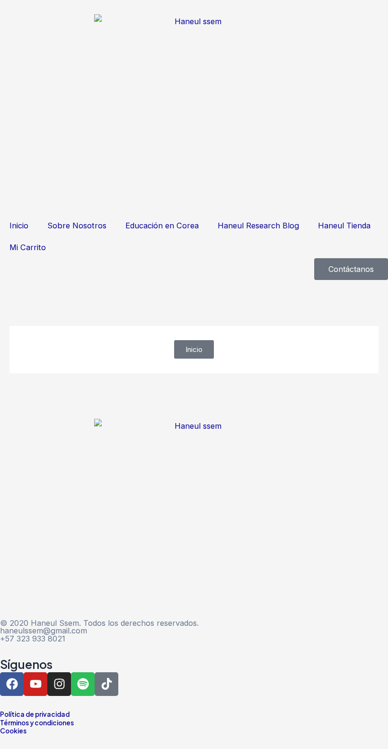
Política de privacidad (35, 714)
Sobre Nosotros (76, 225)
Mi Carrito (27, 247)
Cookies (13, 731)
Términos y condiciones (37, 723)
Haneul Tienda (344, 225)
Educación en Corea (162, 225)
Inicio (18, 225)
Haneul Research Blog (258, 225)
